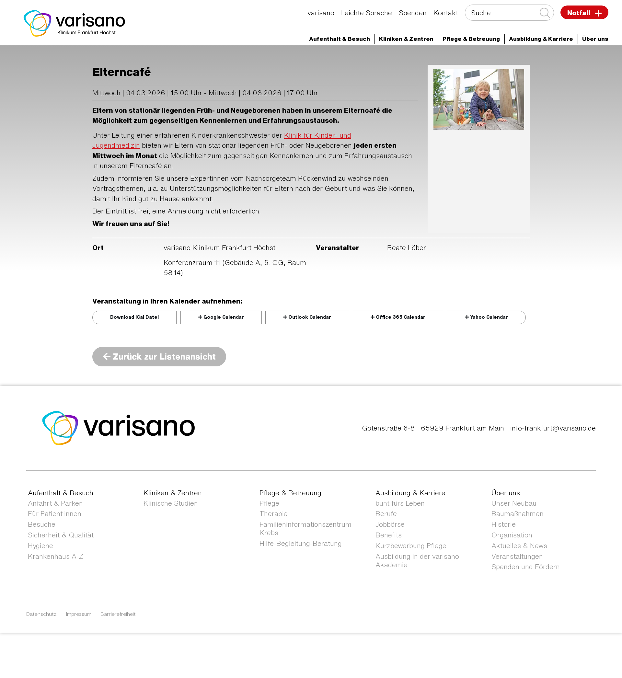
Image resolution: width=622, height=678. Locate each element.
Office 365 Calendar (399, 317)
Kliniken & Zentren (173, 492)
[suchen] (544, 13)
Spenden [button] (413, 12)
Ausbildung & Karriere (410, 492)
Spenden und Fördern (525, 566)
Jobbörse (390, 524)
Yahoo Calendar (488, 317)
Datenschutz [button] (41, 613)
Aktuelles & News (519, 545)
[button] (339, 38)
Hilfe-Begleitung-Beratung (300, 543)
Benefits (388, 535)
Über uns (291, 57)
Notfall (579, 12)
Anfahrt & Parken (55, 503)
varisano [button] (320, 12)
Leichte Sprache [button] (366, 12)
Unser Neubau (513, 503)
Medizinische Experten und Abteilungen (132, 57)
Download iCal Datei (134, 317)
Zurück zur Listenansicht (163, 356)
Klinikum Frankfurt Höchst (232, 57)
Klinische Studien (171, 503)
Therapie (273, 513)
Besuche (41, 524)
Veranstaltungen (517, 556)
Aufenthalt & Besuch (60, 492)
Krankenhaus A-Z (55, 556)
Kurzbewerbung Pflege (410, 545)
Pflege (269, 503)
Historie (503, 524)
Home (60, 57)
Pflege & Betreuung (290, 492)
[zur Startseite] (118, 427)
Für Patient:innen (54, 513)
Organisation (511, 535)
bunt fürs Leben (400, 503)
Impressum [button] (78, 613)
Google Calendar (223, 317)
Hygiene (40, 545)
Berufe (386, 513)
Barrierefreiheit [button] (118, 613)
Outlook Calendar (309, 317)
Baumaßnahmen (517, 513)
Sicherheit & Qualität (61, 535)
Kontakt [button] (445, 12)
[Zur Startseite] (74, 22)
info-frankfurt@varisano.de (553, 428)
